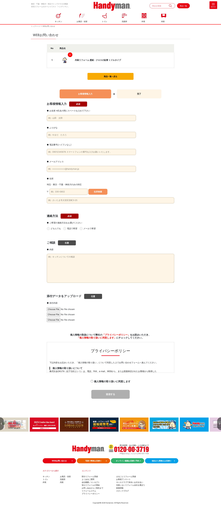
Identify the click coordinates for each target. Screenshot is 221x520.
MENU (213, 7)
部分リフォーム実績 (90, 476)
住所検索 (98, 192)
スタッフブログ (122, 491)
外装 (143, 21)
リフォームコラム (89, 491)
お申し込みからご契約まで (92, 488)
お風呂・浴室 (82, 21)
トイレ (104, 21)
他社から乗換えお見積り (162, 461)
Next (219, 423)
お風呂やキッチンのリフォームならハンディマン (112, 6)
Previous (2, 423)
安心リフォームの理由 (91, 485)
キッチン (58, 21)
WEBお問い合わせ (59, 461)
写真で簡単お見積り (93, 461)
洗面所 (124, 21)
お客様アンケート (123, 479)
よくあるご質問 (88, 479)
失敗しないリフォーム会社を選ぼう (130, 485)
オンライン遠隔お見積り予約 (127, 461)
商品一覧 (183, 6)
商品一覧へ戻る (110, 76)
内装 (163, 21)
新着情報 (119, 488)
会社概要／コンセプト (91, 482)
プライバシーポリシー (91, 493)
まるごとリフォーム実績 (126, 476)
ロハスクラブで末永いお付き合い (129, 482)
